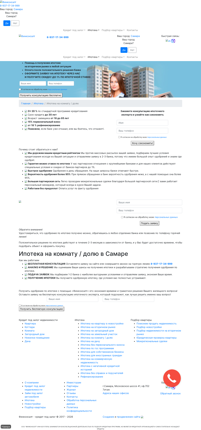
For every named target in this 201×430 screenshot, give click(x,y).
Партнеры (72, 386)
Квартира (30, 323)
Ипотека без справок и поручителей (102, 373)
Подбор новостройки (149, 327)
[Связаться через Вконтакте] (168, 40)
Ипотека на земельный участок (99, 334)
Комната (29, 330)
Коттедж (30, 327)
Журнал (71, 389)
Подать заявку (149, 223)
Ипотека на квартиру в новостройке (102, 323)
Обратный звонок (170, 393)
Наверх (6, 426)
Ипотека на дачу (90, 341)
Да (6, 23)
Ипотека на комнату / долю (97, 337)
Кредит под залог (73, 30)
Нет (15, 23)
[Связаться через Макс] (173, 40)
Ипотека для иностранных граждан (101, 355)
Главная (25, 103)
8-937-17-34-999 (10, 5)
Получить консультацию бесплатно (40, 95)
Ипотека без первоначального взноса (102, 344)
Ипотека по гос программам (97, 348)
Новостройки (33, 403)
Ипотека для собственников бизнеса (102, 351)
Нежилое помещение (37, 337)
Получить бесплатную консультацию (41, 308)
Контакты (132, 30)
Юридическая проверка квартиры (157, 337)
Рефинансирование (92, 376)
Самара (18, 9)
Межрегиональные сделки (152, 341)
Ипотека (92, 30)
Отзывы (71, 393)
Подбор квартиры (112, 30)
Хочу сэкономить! (142, 143)
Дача (27, 341)
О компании (32, 382)
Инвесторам (74, 382)
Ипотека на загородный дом (97, 330)
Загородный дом (34, 334)
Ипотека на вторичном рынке (98, 327)
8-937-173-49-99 (112, 382)
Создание (108, 416)
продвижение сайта (128, 416)
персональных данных (57, 89)
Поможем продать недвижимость (157, 323)
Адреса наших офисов (116, 393)
